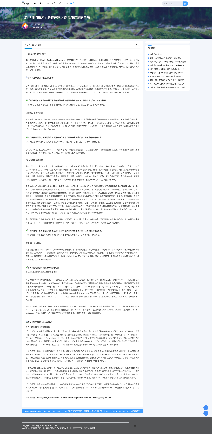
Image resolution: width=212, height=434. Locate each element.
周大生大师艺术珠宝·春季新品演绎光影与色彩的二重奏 (171, 87)
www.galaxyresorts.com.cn (49, 397)
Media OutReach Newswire (53, 60)
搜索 (185, 4)
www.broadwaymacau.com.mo (77, 397)
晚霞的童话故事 (156, 54)
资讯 (41, 3)
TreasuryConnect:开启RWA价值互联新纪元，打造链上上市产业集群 (176, 76)
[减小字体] (133, 45)
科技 (47, 3)
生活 (72, 3)
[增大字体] (139, 45)
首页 (35, 3)
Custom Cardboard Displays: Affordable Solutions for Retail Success (42, 411)
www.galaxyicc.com (102, 397)
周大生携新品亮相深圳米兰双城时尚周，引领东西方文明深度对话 (175, 69)
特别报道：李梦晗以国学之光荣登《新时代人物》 (169, 80)
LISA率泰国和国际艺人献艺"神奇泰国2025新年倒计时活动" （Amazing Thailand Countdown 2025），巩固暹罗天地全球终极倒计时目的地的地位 (102, 411)
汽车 (60, 3)
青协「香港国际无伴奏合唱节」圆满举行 (165, 58)
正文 (39, 45)
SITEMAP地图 (89, 428)
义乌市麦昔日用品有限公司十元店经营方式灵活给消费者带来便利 (175, 83)
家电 (66, 3)
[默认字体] (136, 45)
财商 (53, 3)
